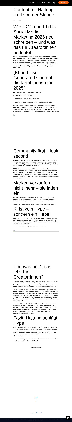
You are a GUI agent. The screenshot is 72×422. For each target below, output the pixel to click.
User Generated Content (41, 107)
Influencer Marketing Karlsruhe (22, 419)
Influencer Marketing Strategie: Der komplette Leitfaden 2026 (35, 366)
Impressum (32, 412)
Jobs (43, 3)
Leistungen (30, 3)
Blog (53, 3)
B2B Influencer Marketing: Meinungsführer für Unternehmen (35, 355)
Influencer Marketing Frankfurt (44, 419)
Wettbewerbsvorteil (24, 224)
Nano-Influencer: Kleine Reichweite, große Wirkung (32, 377)
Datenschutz (39, 412)
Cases (48, 3)
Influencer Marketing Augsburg (38, 420)
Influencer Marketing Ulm (55, 419)
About (38, 3)
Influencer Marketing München (10, 419)
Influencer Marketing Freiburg (33, 419)
